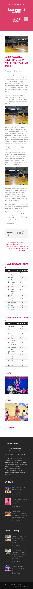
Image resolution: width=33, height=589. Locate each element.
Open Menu (26, 19)
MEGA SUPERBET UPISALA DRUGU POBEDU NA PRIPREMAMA (20, 490)
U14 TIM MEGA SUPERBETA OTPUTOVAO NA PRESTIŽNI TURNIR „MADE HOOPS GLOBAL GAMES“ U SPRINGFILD (20, 554)
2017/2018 (19, 71)
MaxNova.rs (25, 586)
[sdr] (16, 44)
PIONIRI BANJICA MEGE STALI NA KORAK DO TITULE (19, 568)
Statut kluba (8, 474)
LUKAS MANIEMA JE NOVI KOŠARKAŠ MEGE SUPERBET (19, 502)
